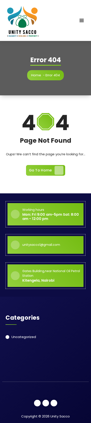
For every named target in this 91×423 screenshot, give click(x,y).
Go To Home (40, 170)
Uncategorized (23, 337)
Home (36, 75)
